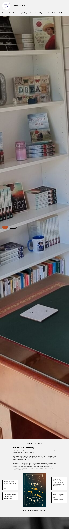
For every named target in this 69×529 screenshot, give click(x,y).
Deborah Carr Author (19, 5)
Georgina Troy (22, 13)
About (5, 227)
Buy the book (43, 510)
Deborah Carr (12, 13)
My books (12, 227)
